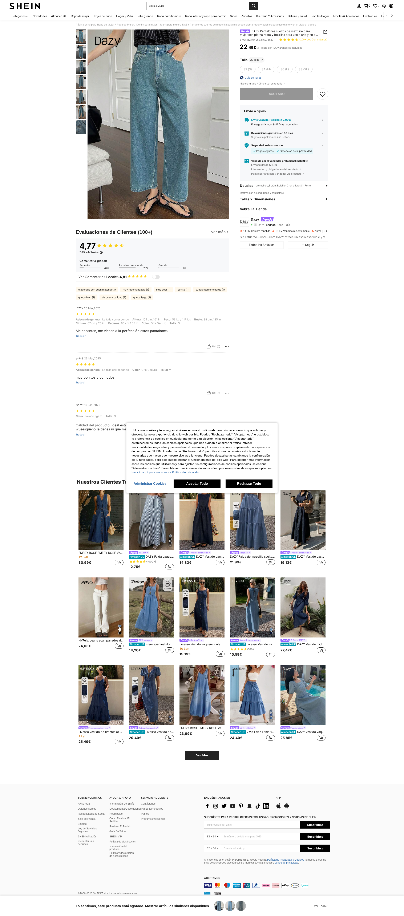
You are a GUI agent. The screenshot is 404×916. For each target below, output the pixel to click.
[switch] (156, 277)
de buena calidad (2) (114, 297)
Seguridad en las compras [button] (267, 145)
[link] (367, 5)
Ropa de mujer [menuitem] (80, 16)
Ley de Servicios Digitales (87, 830)
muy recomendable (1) (136, 289)
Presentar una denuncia (86, 843)
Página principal (85, 24)
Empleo (82, 823)
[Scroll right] (391, 16)
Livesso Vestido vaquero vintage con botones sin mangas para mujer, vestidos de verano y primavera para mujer (202, 644)
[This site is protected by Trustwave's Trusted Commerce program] (207, 893)
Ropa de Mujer (105, 24)
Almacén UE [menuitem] (59, 16)
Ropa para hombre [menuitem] (169, 16)
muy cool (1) (163, 289)
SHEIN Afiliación (87, 836)
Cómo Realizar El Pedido (119, 820)
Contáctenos (148, 803)
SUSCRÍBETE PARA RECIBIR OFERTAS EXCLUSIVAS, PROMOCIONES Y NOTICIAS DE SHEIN (260, 817)
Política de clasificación (122, 841)
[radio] (247, 69)
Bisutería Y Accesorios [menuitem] (270, 16)
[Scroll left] (386, 16)
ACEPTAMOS (212, 878)
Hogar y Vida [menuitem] (124, 16)
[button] (384, 5)
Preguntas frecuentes (153, 818)
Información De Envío (121, 803)
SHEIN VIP (115, 836)
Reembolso (116, 813)
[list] (237, 806)
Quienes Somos (87, 808)
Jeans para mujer (169, 24)
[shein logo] (24, 6)
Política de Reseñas (89, 252)
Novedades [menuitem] (40, 16)
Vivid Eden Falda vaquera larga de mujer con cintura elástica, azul (253, 732)
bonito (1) (183, 289)
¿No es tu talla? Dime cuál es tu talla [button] (261, 83)
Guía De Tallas (117, 831)
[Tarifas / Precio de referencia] (257, 47)
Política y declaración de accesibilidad (121, 854)
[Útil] (208, 346)
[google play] (287, 807)
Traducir (80, 336)
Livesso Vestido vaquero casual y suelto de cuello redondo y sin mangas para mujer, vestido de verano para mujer (253, 644)
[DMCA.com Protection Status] (217, 893)
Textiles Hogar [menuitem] (320, 16)
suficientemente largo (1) (210, 289)
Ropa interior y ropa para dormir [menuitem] (205, 16)
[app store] (279, 807)
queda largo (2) (142, 297)
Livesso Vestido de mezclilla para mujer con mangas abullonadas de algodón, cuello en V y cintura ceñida (152, 732)
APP (278, 798)
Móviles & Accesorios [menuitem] (346, 16)
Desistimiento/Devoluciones (125, 808)
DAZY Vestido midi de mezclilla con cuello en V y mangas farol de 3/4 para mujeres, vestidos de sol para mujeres (303, 644)
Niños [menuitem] (233, 16)
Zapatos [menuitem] (246, 16)
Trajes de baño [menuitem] (102, 16)
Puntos (145, 813)
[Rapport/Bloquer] (226, 346)
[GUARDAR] (322, 94)
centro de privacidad (286, 862)
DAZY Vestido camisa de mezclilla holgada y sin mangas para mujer (202, 556)
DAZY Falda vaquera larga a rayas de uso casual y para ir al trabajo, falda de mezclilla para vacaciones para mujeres (152, 556)
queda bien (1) (86, 297)
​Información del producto (118, 848)
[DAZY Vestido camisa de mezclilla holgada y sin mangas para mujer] (202, 520)
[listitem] (101, 530)
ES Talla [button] (254, 59)
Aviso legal (84, 803)
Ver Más (202, 755)
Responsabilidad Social (91, 813)
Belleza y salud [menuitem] (297, 16)
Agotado (277, 94)
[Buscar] (253, 6)
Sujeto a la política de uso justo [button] (269, 137)
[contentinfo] (267, 885)
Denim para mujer (146, 24)
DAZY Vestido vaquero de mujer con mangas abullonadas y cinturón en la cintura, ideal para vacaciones (303, 732)
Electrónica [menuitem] (370, 16)
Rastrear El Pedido (120, 826)
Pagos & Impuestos (152, 808)
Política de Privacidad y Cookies (285, 859)
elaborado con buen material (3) (97, 289)
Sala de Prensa (87, 818)
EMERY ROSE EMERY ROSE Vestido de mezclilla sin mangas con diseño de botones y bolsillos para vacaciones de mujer (202, 728)
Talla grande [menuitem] (145, 16)
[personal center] (358, 5)
